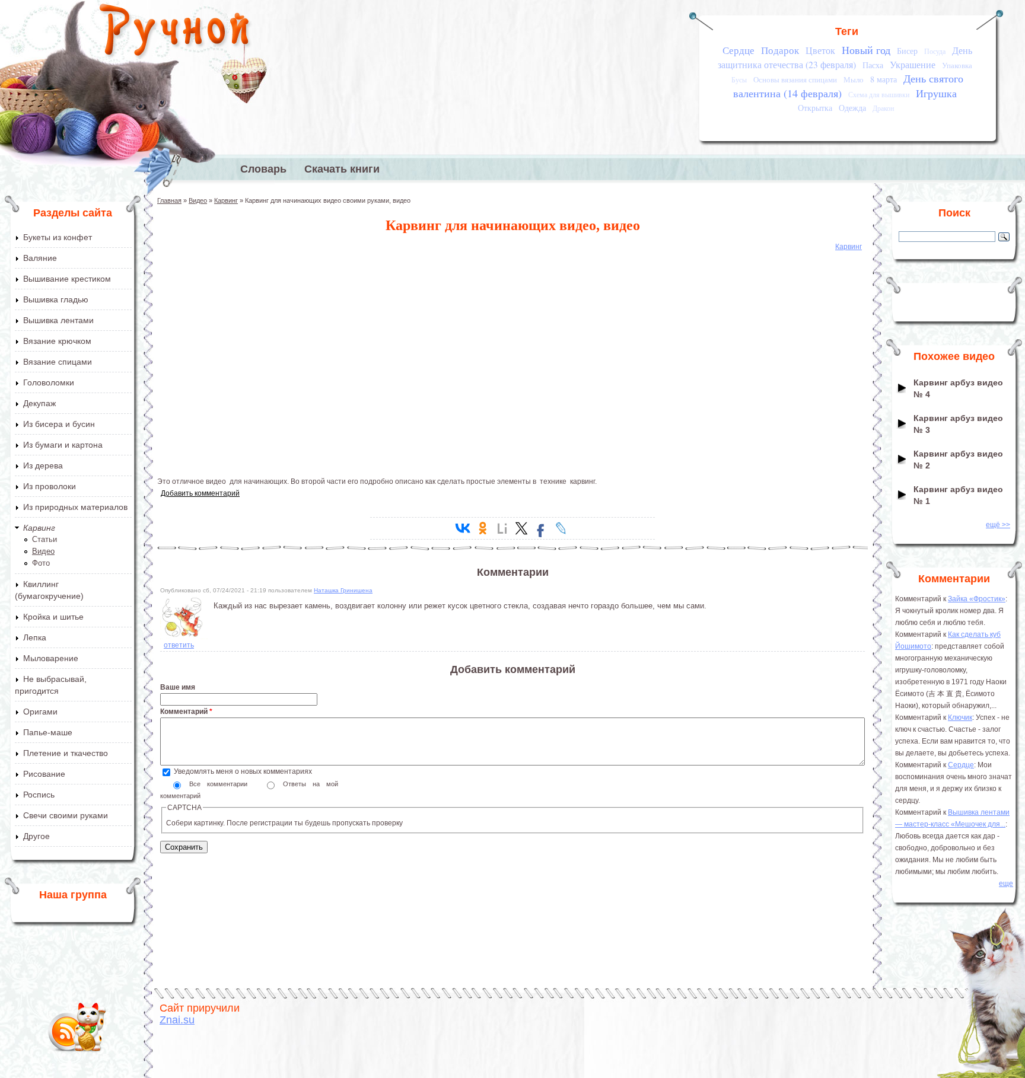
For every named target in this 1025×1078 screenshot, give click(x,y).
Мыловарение (50, 658)
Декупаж (39, 403)
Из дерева (43, 465)
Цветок (820, 50)
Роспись (39, 794)
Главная (169, 200)
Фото (41, 563)
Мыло (853, 79)
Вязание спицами (57, 361)
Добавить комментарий (200, 493)
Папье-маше (47, 732)
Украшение (912, 65)
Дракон (883, 108)
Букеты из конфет (57, 237)
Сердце (738, 50)
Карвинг (39, 527)
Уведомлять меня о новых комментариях (243, 771)
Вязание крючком (57, 341)
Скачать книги (342, 169)
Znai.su (177, 1020)
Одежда (852, 107)
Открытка (815, 107)
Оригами (40, 711)
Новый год (866, 50)
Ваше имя (177, 687)
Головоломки (48, 382)
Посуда (935, 51)
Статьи (44, 539)
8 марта (883, 79)
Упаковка (957, 65)
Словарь (263, 169)
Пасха (872, 65)
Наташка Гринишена (343, 590)
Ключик (960, 717)
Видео (43, 551)
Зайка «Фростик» (976, 599)
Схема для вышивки (878, 94)
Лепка (34, 637)
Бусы (739, 79)
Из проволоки (49, 486)
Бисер (907, 50)
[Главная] (175, 32)
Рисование (44, 774)
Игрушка (936, 93)
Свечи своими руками (65, 815)
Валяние (40, 258)
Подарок (780, 50)
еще (1006, 883)
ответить (179, 645)
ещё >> (998, 525)
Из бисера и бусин (59, 424)
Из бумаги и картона (63, 444)
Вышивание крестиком (67, 278)
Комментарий (186, 711)
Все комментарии (221, 783)
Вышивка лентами (58, 320)
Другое (36, 836)
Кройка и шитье (53, 616)
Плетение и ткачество (65, 753)
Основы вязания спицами (795, 79)
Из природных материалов (75, 507)
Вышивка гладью (55, 299)
